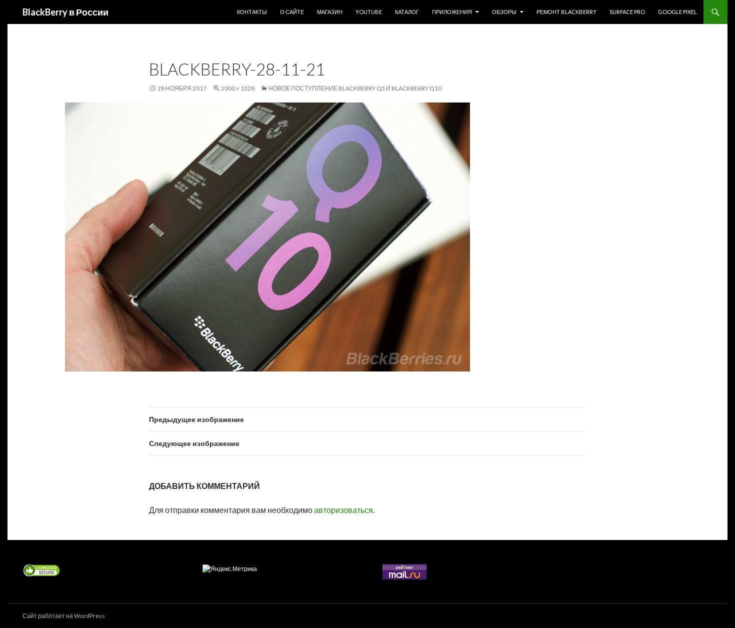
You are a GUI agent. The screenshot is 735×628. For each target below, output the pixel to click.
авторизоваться (343, 509)
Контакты (252, 11)
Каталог (407, 11)
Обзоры (504, 11)
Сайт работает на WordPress (63, 616)
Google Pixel (677, 11)
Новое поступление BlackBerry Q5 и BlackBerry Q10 (355, 88)
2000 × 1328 (237, 88)
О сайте (292, 11)
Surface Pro (627, 11)
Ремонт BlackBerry (566, 11)
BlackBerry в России (65, 12)
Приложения (452, 11)
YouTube (369, 11)
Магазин (329, 11)
